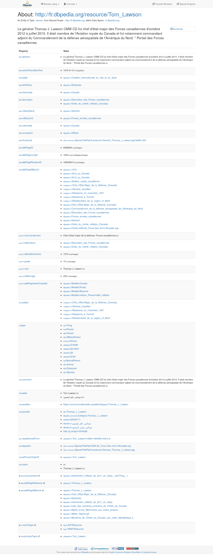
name (23, 464)
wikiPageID (26, 147)
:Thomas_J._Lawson (74, 411)
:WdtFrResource (73, 528)
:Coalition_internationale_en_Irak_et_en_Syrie (90, 77)
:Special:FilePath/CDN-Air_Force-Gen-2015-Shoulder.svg (97, 445)
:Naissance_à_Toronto (78, 196)
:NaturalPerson (71, 360)
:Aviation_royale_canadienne (81, 181)
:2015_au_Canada (76, 177)
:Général (71, 110)
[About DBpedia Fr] (27, 4)
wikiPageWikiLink (29, 169)
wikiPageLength (28, 154)
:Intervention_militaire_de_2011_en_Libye (87, 502)
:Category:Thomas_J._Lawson (85, 415)
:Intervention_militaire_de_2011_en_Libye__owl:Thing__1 (95, 475)
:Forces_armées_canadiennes (82, 118)
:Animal (68, 364)
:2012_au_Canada (76, 173)
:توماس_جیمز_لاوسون (77, 427)
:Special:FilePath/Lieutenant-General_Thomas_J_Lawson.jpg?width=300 (104, 140)
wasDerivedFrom (29, 438)
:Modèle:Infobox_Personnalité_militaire (86, 295)
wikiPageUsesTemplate (33, 283)
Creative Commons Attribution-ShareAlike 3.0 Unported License (133, 552)
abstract (24, 56)
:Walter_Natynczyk (76, 513)
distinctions (27, 242)
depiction (25, 445)
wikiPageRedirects (31, 483)
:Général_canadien (77, 189)
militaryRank (26, 110)
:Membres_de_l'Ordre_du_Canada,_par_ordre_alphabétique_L (98, 517)
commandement (30, 235)
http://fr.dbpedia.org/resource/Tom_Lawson (88, 14)
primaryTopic (29, 536)
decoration (26, 99)
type (22, 325)
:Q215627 (71, 348)
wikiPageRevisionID (30, 162)
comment (25, 379)
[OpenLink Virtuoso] (81, 548)
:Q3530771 (71, 419)
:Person (68, 329)
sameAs (24, 411)
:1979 (70, 169)
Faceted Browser (163, 3)
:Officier (71, 132)
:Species (69, 372)
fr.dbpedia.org (112, 20)
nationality (25, 125)
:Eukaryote (70, 368)
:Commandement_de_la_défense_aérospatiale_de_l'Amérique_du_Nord (103, 208)
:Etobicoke (72, 84)
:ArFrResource (72, 524)
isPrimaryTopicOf (29, 457)
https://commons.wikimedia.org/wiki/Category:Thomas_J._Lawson (95, 404)
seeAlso (24, 404)
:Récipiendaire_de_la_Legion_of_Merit (86, 200)
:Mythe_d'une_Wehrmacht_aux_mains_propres (90, 509)
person (39, 20)
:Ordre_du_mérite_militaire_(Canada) (85, 103)
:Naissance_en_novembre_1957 (83, 192)
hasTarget (27, 524)
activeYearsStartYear (31, 70)
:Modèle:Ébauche (75, 291)
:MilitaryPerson (72, 337)
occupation (26, 132)
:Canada (71, 92)
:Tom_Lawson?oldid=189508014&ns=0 (86, 438)
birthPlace (25, 84)
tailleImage (27, 276)
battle (23, 77)
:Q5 (68, 352)
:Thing (67, 325)
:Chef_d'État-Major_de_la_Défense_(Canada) (90, 185)
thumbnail (25, 140)
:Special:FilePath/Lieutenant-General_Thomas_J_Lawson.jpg (99, 449)
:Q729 (69, 356)
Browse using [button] (50, 3)
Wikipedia (85, 552)
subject (24, 302)
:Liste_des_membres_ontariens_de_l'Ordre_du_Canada (95, 505)
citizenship (25, 92)
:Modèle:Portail (74, 287)
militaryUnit (26, 118)
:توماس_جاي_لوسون (77, 423)
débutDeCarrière (30, 254)
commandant (29, 475)
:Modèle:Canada (75, 283)
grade (24, 261)
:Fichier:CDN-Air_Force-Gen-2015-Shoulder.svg (90, 228)
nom (24, 268)
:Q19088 (70, 344)
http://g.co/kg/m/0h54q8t (75, 431)
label (23, 393)
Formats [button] (71, 3)
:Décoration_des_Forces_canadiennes (86, 99)
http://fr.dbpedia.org (75, 20)
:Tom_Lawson (74, 457)
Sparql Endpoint (187, 3)
